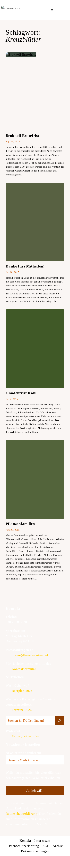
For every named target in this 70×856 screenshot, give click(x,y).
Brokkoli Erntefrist (22, 135)
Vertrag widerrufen (25, 736)
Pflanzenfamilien (20, 524)
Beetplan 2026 (22, 691)
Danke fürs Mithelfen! (25, 266)
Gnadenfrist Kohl (21, 393)
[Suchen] (59, 720)
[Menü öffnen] (52, 10)
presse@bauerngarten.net (30, 655)
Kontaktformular (24, 669)
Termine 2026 (22, 710)
